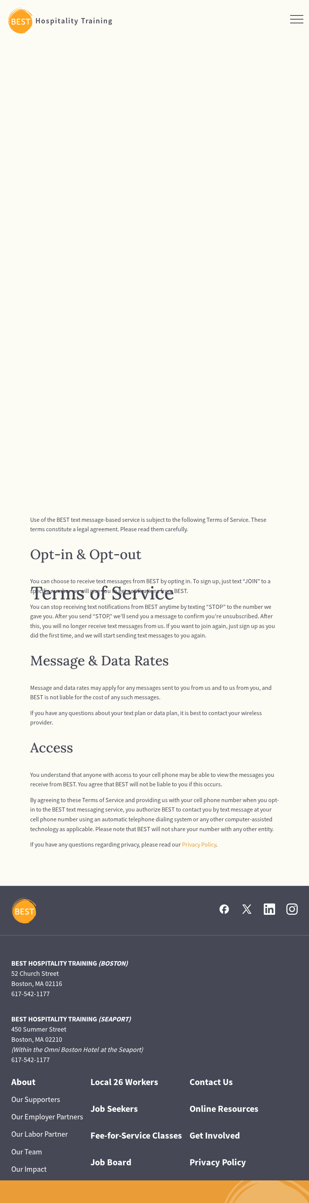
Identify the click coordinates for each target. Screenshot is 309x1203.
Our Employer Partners (47, 1116)
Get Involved (215, 1135)
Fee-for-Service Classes (136, 1135)
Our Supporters (35, 1099)
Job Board (111, 1162)
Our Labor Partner (39, 1134)
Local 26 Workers (124, 1082)
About (23, 1082)
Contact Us (211, 1082)
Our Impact (29, 1169)
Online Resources (224, 1108)
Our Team (26, 1151)
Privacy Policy (199, 844)
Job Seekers (114, 1108)
